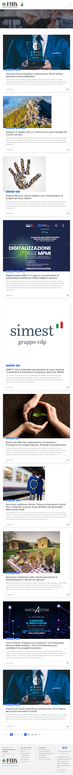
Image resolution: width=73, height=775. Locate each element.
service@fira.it (60, 772)
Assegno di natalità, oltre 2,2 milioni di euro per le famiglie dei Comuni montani (36, 133)
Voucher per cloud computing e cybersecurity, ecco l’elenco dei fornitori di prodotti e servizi (36, 710)
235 (36, 734)
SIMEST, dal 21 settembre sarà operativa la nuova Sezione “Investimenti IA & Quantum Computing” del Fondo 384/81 (35, 370)
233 (29, 734)
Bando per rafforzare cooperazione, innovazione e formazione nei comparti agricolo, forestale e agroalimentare (36, 443)
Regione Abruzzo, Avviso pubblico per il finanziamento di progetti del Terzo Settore (34, 197)
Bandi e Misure (10, 69)
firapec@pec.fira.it (24, 761)
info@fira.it (27, 757)
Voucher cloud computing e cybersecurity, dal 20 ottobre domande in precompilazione (34, 75)
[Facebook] (63, 748)
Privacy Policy (5, 766)
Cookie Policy (13, 766)
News (17, 69)
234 (32, 734)
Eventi (18, 127)
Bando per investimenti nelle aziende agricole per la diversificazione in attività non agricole (31, 578)
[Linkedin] (66, 748)
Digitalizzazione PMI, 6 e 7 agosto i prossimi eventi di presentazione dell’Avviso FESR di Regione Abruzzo (32, 276)
